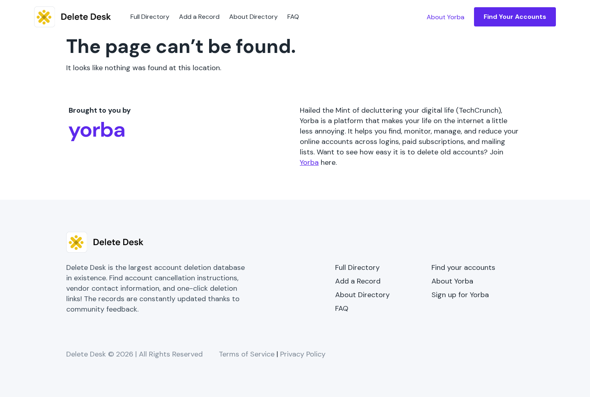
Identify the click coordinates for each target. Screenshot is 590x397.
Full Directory (149, 16)
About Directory (253, 16)
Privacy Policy (303, 354)
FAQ (293, 16)
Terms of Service (247, 354)
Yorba (309, 162)
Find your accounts (463, 267)
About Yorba (452, 281)
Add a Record (199, 16)
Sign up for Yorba (460, 295)
